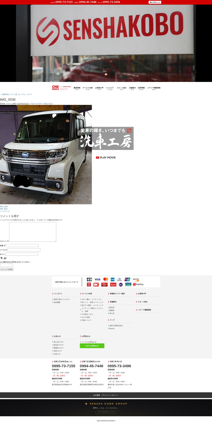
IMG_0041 (4, 209)
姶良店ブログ (59, 345)
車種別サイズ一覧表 (117, 293)
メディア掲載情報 (153, 88)
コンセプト (110, 88)
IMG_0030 (4, 206)
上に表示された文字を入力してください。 (15, 262)
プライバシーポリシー (110, 395)
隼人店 (111, 313)
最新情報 (77, 88)
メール (3, 250)
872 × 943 (42, 104)
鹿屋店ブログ (59, 348)
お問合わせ (156, 2)
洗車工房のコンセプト (62, 299)
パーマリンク (5, 211)
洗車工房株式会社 (116, 325)
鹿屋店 (111, 310)
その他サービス (87, 314)
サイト (2, 254)
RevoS (111, 328)
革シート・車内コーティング (92, 302)
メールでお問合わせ (89, 342)
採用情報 (141, 88)
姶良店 (111, 307)
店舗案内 (132, 88)
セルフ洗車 (86, 317)
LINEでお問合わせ (92, 346)
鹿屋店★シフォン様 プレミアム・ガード (16, 94)
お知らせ (57, 336)
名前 (2, 245)
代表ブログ (58, 351)
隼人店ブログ (59, 342)
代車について (87, 320)
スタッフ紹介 (122, 88)
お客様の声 (99, 88)
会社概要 (57, 302)
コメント (4, 241)
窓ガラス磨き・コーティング (92, 305)
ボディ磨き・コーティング (91, 299)
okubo (8, 104)
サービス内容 (88, 88)
